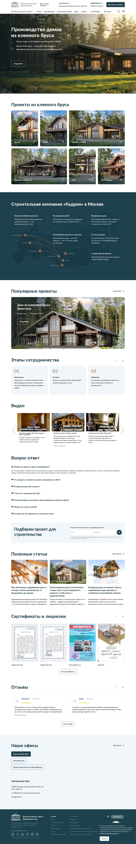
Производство (55, 828)
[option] (68, 54)
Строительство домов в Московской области (85, 831)
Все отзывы (68, 724)
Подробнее (18, 64)
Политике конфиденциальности (109, 833)
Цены (53, 831)
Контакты (117, 745)
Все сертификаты (68, 672)
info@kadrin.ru (64, 3)
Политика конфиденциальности (80, 828)
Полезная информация (58, 834)
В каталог (117, 291)
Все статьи (117, 554)
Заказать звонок (97, 6)
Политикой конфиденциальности (92, 537)
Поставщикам (74, 825)
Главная (53, 816)
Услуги (53, 825)
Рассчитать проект (115, 4)
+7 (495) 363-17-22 (18, 793)
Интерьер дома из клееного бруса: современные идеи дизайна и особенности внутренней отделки (104, 590)
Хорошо (104, 839)
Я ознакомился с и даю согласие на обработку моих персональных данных (95, 537)
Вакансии (73, 819)
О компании (74, 816)
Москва (43, 5)
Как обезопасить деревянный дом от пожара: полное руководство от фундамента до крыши (29, 590)
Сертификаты (74, 822)
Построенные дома (64, 11)
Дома (53, 819)
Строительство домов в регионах (81, 834)
